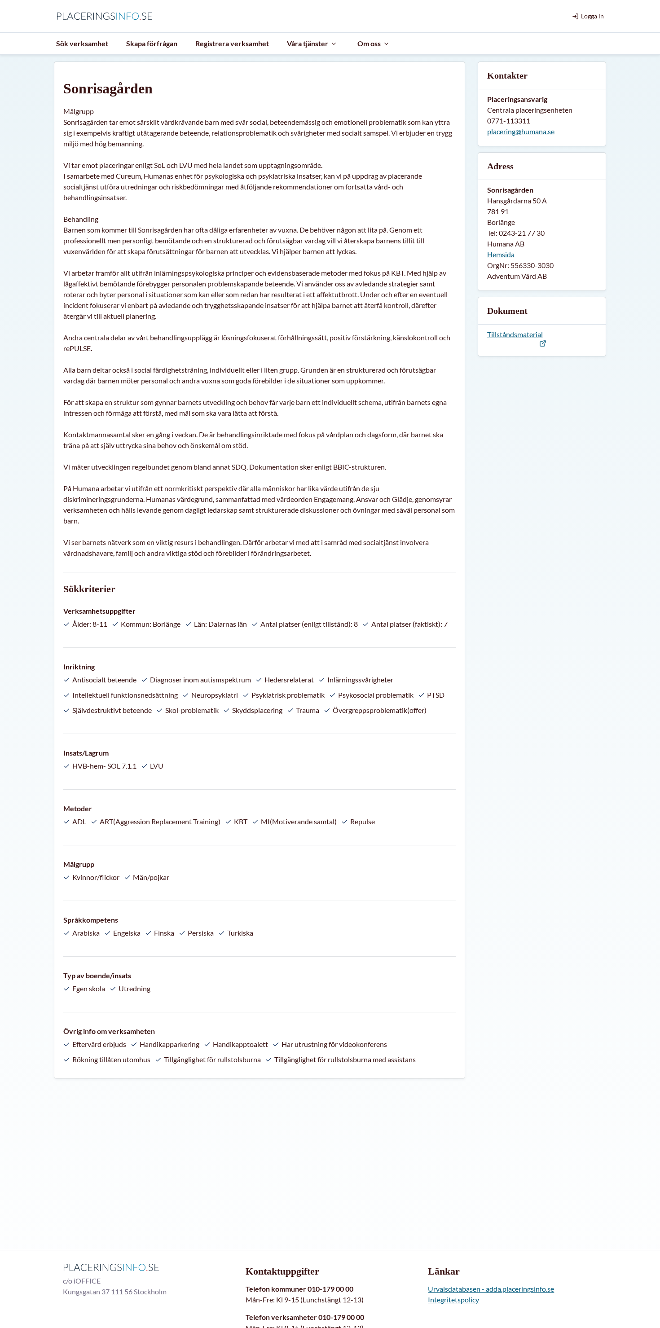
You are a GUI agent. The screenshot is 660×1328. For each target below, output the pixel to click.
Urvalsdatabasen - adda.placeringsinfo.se (491, 1288)
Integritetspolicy (453, 1299)
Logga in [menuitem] (592, 16)
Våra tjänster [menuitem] (307, 43)
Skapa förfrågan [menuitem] (151, 43)
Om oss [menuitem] (369, 43)
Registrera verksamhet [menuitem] (232, 43)
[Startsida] (106, 16)
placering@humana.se (520, 131)
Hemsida (501, 254)
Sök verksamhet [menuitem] (82, 43)
